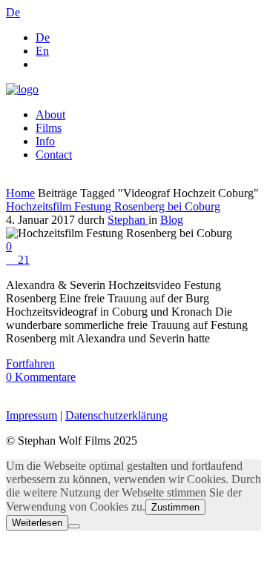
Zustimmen (175, 507)
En (42, 50)
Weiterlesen (37, 522)
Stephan (128, 219)
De (43, 37)
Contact (54, 154)
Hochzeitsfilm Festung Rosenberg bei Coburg (113, 206)
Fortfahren (30, 363)
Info (45, 141)
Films (49, 128)
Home (20, 193)
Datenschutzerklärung (116, 415)
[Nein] (74, 526)
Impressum (31, 415)
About (50, 114)
